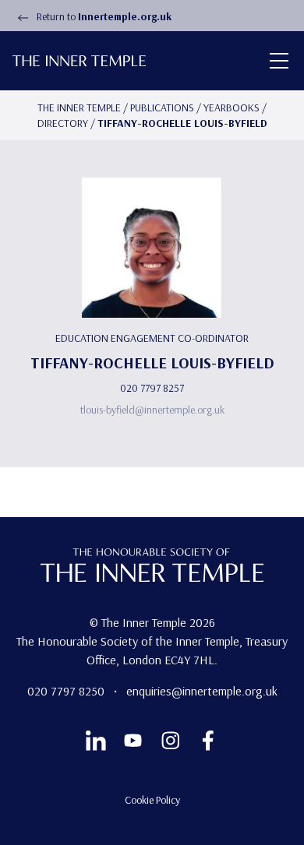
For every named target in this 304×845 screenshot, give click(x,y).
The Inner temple (79, 107)
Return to (102, 16)
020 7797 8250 (67, 691)
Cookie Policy (152, 800)
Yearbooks (231, 107)
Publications (162, 107)
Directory (62, 123)
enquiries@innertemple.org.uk (201, 691)
